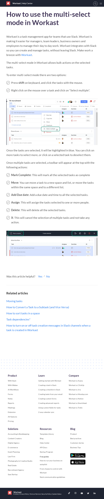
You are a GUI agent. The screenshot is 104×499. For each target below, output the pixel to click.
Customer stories (77, 443)
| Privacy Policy (24, 494)
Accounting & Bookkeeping (18, 434)
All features (12, 417)
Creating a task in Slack (47, 385)
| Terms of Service (35, 494)
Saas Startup (13, 474)
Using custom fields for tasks (49, 408)
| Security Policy (46, 494)
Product (73, 434)
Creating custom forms (47, 399)
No (48, 276)
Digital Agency (13, 443)
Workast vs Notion (76, 399)
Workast (26, 55)
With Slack (12, 381)
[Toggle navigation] (101, 3)
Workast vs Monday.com (78, 394)
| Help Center (27, 3)
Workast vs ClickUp (76, 385)
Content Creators (15, 438)
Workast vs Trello (75, 408)
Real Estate (12, 465)
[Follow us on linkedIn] (94, 493)
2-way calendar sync (46, 412)
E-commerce (13, 447)
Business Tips (75, 447)
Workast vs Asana (76, 381)
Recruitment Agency (16, 470)
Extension (12, 412)
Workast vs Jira (75, 390)
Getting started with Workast (49, 381)
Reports (11, 403)
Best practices (75, 438)
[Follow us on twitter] (88, 493)
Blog (41, 438)
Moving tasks (14, 301)
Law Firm (11, 456)
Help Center (44, 443)
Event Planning (14, 452)
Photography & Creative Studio (20, 461)
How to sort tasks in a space (23, 313)
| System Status (56, 494)
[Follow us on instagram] (75, 493)
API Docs (43, 447)
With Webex (13, 385)
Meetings (11, 408)
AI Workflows (13, 390)
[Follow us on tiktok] (69, 493)
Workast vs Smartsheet (78, 403)
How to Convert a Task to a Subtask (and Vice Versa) (37, 307)
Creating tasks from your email (50, 394)
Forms (10, 394)
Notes (10, 399)
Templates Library (47, 434)
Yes (40, 276)
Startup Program (46, 452)
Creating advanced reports (48, 403)
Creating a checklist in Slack (49, 390)
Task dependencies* (18, 319)
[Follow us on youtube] (82, 493)
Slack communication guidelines (52, 477)
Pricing (11, 421)
